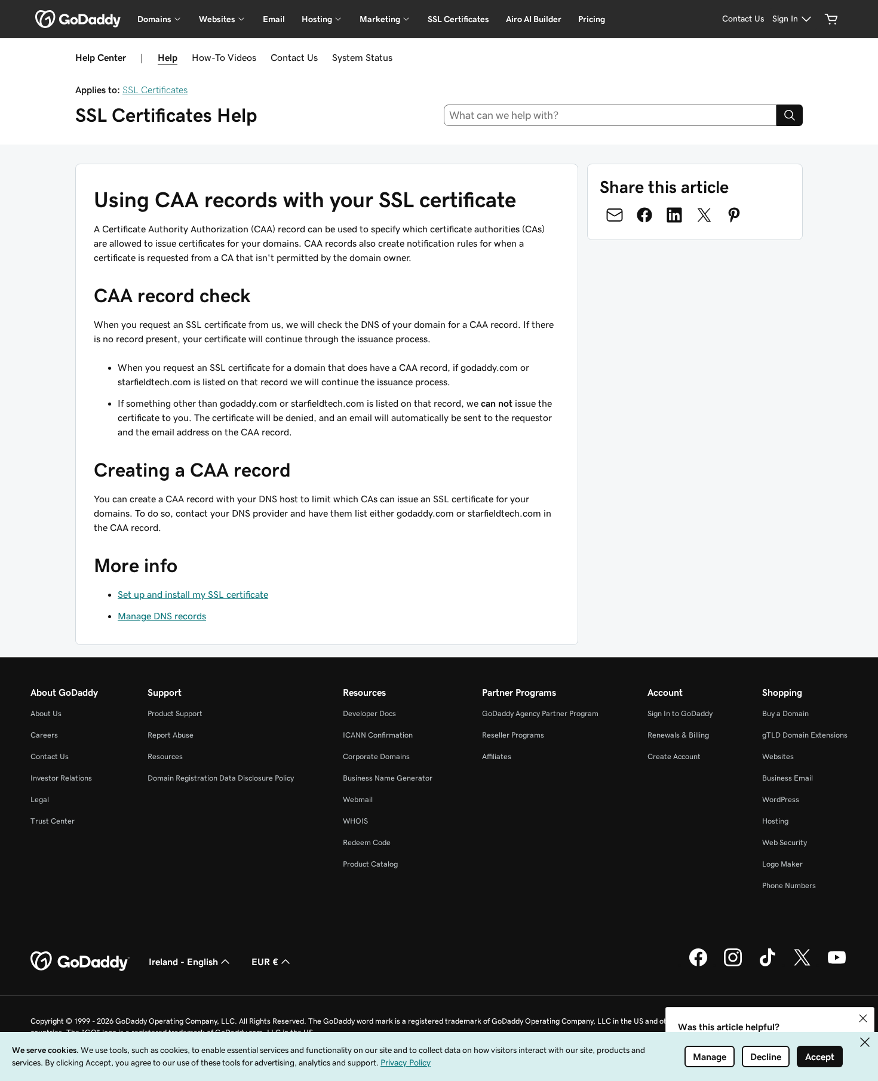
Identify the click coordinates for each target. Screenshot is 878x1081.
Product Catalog (370, 864)
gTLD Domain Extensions (805, 735)
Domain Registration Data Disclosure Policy (221, 778)
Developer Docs (369, 713)
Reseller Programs (513, 735)
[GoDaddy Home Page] (80, 961)
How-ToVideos (224, 57)
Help (167, 57)
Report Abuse (171, 735)
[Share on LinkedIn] (674, 215)
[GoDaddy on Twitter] (802, 964)
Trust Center (52, 821)
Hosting (775, 821)
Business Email (787, 778)
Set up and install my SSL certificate (193, 594)
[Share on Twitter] (704, 215)
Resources (165, 756)
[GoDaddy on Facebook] (698, 964)
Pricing (591, 19)
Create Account (674, 756)
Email (274, 19)
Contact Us (294, 57)
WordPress (780, 799)
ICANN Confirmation (378, 735)
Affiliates (496, 756)
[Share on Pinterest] (734, 215)
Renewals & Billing (678, 735)
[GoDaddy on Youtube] (837, 964)
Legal (39, 799)
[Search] (789, 115)
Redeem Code (367, 842)
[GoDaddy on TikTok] (767, 964)
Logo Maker (782, 864)
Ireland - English (183, 961)
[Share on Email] (615, 215)
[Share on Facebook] (644, 215)
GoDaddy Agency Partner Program (540, 713)
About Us (46, 713)
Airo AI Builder (533, 19)
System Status (362, 57)
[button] (863, 1018)
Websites (778, 756)
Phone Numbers (789, 885)
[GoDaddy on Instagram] (733, 964)
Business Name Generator (387, 778)
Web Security (784, 842)
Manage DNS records (162, 616)
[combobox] (610, 115)
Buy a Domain (785, 713)
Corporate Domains (376, 756)
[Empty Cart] (831, 19)
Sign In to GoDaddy (680, 713)
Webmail (358, 799)
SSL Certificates (458, 19)
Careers (44, 735)
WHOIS (355, 821)
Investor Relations (61, 778)
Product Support (175, 713)
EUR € (264, 961)
